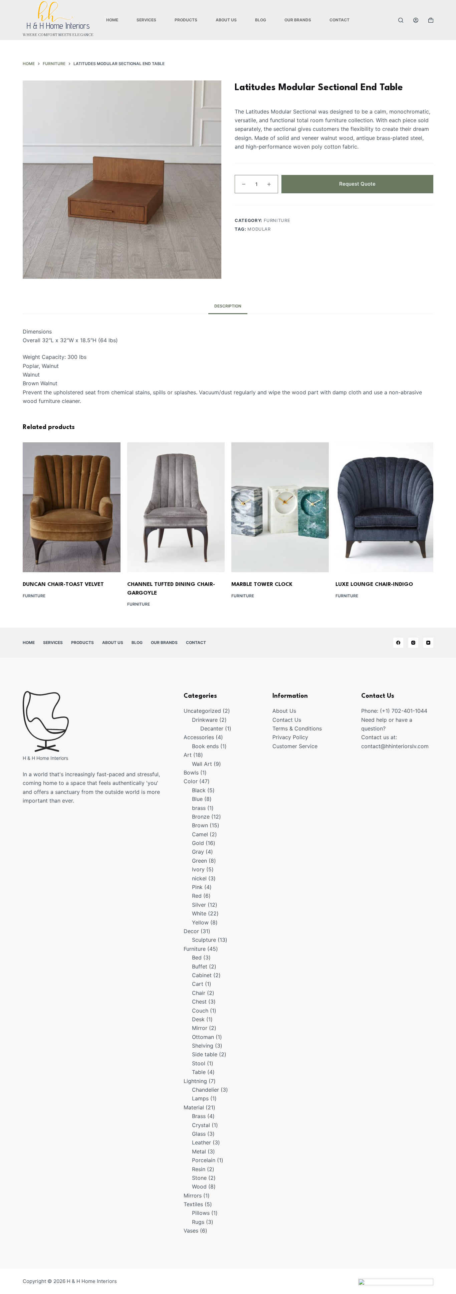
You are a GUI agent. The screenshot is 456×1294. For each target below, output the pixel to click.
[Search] (400, 20)
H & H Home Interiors (58, 26)
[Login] (415, 20)
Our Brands (297, 19)
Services (146, 19)
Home (112, 19)
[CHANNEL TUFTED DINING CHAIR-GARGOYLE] (176, 507)
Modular (259, 229)
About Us (226, 19)
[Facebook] (398, 643)
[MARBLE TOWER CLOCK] (280, 507)
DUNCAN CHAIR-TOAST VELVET (63, 584)
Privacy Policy (290, 737)
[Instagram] (413, 643)
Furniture (277, 220)
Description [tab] (227, 305)
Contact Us (286, 719)
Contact (339, 19)
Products (186, 19)
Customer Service (294, 746)
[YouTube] (428, 643)
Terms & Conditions (297, 728)
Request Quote (357, 184)
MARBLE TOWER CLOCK (261, 584)
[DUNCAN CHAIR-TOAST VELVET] (71, 507)
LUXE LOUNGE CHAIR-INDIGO (374, 584)
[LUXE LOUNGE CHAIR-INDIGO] (384, 507)
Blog (260, 19)
